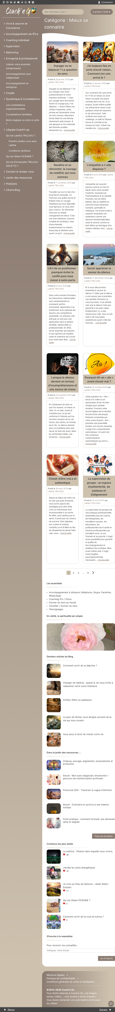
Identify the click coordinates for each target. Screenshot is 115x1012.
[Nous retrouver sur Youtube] (18, 2)
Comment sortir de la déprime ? (80, 665)
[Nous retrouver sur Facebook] (3, 2)
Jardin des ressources (19, 177)
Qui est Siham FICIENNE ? (19, 156)
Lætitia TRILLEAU (56, 82)
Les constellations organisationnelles (15, 107)
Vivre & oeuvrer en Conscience (17, 25)
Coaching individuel (17, 40)
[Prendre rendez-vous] (32, 2)
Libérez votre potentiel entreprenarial (18, 66)
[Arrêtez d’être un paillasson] (54, 705)
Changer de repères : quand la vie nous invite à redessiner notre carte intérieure (88, 684)
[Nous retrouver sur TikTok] (14, 2)
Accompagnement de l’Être (22, 34)
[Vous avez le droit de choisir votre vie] (54, 740)
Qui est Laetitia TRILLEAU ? (20, 135)
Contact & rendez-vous (20, 171)
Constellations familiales (19, 114)
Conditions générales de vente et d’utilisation (70, 981)
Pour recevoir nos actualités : (62, 945)
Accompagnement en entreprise (17, 85)
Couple (10, 92)
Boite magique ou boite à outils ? (22, 122)
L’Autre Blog (13, 189)
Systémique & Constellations (23, 99)
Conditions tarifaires (19, 150)
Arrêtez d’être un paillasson (77, 699)
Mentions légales (55, 975)
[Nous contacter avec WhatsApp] (25, 2)
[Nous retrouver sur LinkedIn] (11, 2)
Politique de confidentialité (61, 978)
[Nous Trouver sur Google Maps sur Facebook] (29, 2)
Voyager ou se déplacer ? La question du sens (62, 69)
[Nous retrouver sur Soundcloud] (22, 2)
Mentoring (12, 52)
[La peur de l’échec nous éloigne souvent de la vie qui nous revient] (54, 722)
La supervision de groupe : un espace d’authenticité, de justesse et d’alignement (99, 486)
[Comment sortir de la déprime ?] (54, 671)
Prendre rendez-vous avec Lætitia (23, 143)
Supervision (13, 46)
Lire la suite (69, 130)
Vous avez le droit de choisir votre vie (83, 734)
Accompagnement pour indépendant (18, 75)
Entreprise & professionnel (21, 58)
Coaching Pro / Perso (60, 599)
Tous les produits (103, 836)
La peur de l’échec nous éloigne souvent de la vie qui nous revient (87, 719)
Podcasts (11, 183)
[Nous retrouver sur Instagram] (7, 2)
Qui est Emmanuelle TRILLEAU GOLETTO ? (22, 164)
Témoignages (56, 609)
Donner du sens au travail (62, 602)
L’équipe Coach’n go (18, 129)
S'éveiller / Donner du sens (63, 605)
